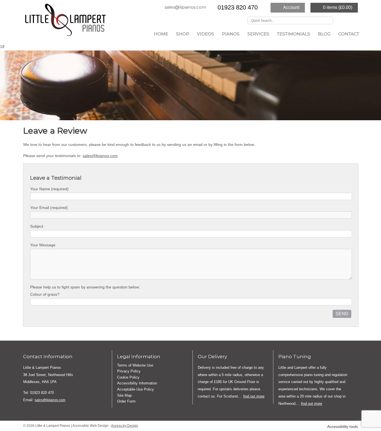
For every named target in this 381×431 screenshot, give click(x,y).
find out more (253, 396)
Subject (36, 226)
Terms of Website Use (135, 365)
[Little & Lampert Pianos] (65, 21)
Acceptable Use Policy (135, 389)
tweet (37, 332)
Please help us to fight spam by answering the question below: (85, 287)
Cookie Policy (128, 377)
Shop (182, 34)
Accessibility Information (137, 383)
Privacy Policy (129, 371)
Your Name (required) (49, 189)
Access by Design (124, 426)
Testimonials (293, 34)
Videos (205, 34)
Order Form (126, 401)
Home (161, 34)
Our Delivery (212, 356)
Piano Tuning (294, 356)
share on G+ (44, 332)
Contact (348, 34)
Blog (324, 34)
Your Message (43, 245)
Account (291, 7)
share (30, 332)
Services (258, 34)
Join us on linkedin (354, 20)
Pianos (231, 34)
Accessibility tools (342, 427)
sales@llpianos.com (185, 7)
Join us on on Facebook (346, 20)
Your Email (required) (49, 207)
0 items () (337, 7)
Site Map (124, 395)
